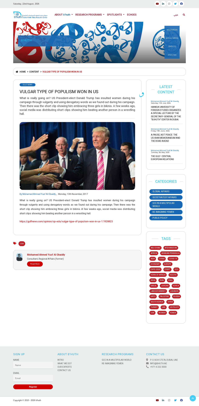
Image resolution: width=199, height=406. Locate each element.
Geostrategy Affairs (165, 197)
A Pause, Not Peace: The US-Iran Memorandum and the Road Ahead (165, 138)
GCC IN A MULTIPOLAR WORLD (163, 204)
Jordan (165, 286)
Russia (176, 296)
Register (33, 387)
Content (34, 71)
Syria (170, 302)
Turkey (154, 307)
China (161, 259)
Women (162, 313)
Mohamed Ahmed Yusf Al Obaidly (39, 194)
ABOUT (62, 14)
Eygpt (167, 269)
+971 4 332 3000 (158, 367)
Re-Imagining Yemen (163, 212)
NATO (153, 296)
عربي (176, 15)
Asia (153, 259)
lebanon (174, 291)
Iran (162, 280)
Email (16, 373)
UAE (163, 307)
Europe (167, 264)
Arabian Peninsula (170, 253)
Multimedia (172, 30)
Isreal (154, 286)
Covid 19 (173, 259)
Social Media (172, 38)
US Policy (174, 307)
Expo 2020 (155, 269)
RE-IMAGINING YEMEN (112, 363)
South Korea (157, 302)
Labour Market (158, 291)
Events (172, 46)
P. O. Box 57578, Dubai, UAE (164, 360)
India (153, 280)
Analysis (172, 55)
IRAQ (170, 280)
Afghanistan (171, 248)
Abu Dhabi (155, 248)
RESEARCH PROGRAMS (88, 14)
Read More (35, 264)
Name (16, 360)
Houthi (173, 275)
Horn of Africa (158, 275)
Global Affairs (161, 191)
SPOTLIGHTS (114, 14)
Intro (61, 360)
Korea (176, 286)
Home (22, 71)
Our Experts (65, 367)
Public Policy (160, 218)
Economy (155, 264)
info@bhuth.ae (158, 363)
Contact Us (64, 370)
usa (22, 244)
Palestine (164, 296)
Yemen (173, 313)
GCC (176, 269)
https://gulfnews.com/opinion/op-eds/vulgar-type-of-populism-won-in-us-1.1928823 (66, 221)
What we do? (65, 363)
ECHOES (132, 14)
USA (152, 313)
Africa (154, 253)
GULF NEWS (27, 85)
